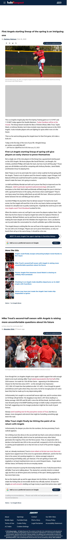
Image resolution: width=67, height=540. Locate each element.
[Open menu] (4, 3)
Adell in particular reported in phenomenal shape (29, 187)
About (7, 517)
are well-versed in (16, 484)
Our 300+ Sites (51, 517)
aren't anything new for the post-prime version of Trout (29, 412)
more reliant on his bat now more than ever (45, 451)
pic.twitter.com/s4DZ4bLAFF (15, 145)
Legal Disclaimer (37, 523)
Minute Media (13, 531)
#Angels (38, 143)
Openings (20, 517)
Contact (34, 517)
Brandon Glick (9, 329)
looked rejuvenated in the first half (43, 379)
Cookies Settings (23, 526)
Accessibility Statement (54, 523)
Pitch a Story (35, 520)
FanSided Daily (22, 520)
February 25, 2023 (34, 148)
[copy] (16, 43)
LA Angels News (16, 303)
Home (7, 303)
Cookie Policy (21, 523)
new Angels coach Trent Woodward (17, 208)
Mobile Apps (9, 520)
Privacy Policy (50, 520)
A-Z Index (8, 526)
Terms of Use (9, 523)
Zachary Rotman (10, 39)
